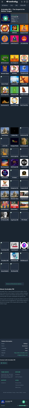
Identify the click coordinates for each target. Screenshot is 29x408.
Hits (16, 5)
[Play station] (5, 18)
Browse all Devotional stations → (14, 283)
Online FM (22, 5)
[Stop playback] (27, 402)
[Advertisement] (14, 49)
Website (5, 363)
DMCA (20, 392)
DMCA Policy (18, 387)
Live (12, 5)
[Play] (3, 402)
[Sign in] (27, 2)
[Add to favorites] (27, 15)
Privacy (13, 392)
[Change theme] (24, 2)
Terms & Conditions (19, 385)
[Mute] (17, 405)
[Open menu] (2, 1)
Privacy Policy (18, 382)
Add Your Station (18, 376)
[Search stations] (22, 1)
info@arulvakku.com (22, 355)
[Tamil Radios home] (12, 2)
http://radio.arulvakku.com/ (21, 352)
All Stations (5, 5)
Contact (24, 392)
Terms (17, 392)
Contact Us (3, 382)
